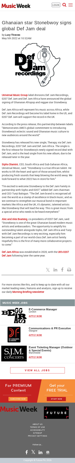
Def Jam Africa (10, 252)
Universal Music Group (15, 95)
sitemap (37, 433)
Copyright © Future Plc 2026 (37, 460)
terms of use (37, 427)
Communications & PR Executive (50, 328)
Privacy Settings (37, 436)
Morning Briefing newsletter (28, 292)
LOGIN (56, 4)
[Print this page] (69, 269)
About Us (38, 424)
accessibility (37, 430)
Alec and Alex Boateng (14, 219)
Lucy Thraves (12, 34)
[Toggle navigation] (70, 5)
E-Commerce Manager (43, 309)
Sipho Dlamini (10, 164)
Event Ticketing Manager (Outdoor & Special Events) (51, 349)
